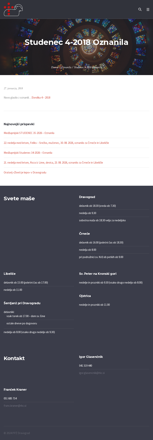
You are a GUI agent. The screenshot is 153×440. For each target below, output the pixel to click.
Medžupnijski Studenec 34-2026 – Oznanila (28, 152)
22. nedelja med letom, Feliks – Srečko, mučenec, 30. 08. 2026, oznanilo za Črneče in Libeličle (56, 143)
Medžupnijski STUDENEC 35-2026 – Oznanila (29, 133)
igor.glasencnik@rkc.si (92, 373)
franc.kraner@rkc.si (15, 405)
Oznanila (66, 67)
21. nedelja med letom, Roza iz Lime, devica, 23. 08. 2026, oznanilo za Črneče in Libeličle (53, 162)
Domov (54, 67)
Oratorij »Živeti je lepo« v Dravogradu (25, 172)
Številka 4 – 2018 (41, 97)
